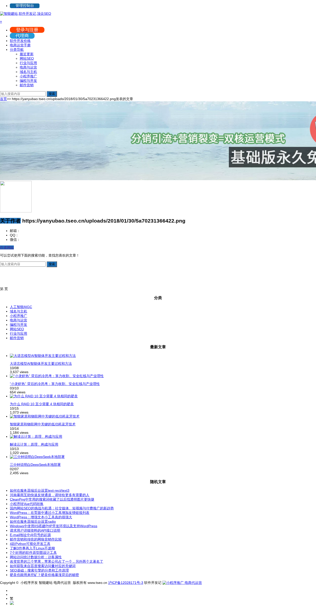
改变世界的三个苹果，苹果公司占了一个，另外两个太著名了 (56, 561)
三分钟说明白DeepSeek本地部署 (35, 465)
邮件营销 (27, 85)
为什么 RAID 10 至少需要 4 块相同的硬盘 (42, 404)
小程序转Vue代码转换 (26, 504)
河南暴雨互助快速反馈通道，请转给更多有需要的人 (49, 495)
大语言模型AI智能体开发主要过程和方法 (41, 363)
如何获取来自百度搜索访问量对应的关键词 (43, 566)
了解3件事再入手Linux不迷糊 (32, 548)
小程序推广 (28, 76)
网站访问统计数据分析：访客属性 (36, 557)
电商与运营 (28, 67)
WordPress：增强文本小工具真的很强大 (41, 517)
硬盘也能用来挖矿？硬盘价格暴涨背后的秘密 (44, 575)
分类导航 (17, 50)
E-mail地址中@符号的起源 (30, 535)
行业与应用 (28, 63)
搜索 (52, 94)
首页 (3, 99)
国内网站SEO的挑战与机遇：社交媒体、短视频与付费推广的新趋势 (62, 508)
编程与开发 (28, 81)
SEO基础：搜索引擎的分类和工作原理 (39, 570)
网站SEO (27, 58)
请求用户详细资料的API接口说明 (35, 530)
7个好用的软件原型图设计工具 (33, 553)
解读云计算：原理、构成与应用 (34, 444)
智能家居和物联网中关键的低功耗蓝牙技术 (43, 424)
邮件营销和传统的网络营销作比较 (36, 539)
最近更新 (27, 54)
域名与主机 (28, 72)
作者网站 (7, 247)
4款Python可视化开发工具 (30, 544)
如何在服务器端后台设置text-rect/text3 (39, 490)
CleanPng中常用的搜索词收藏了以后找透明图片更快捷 (52, 499)
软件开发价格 (20, 41)
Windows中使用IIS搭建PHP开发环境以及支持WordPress (53, 526)
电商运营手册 (20, 45)
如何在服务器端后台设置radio (33, 521)
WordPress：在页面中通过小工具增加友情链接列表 (49, 513)
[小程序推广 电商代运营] (182, 583)
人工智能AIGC (21, 307)
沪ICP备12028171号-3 (125, 583)
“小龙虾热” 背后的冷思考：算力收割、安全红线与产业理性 (55, 384)
